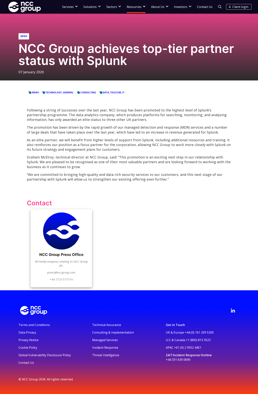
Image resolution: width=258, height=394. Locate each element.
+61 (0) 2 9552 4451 (187, 347)
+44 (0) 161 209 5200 (199, 332)
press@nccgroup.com (61, 272)
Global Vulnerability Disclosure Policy (45, 355)
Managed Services (105, 340)
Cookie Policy (28, 347)
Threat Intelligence (105, 355)
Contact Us (204, 7)
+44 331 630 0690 (178, 360)
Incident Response (105, 347)
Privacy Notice (29, 340)
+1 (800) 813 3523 (198, 340)
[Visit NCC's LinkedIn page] (233, 310)
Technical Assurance (106, 325)
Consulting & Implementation (113, 332)
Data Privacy (27, 332)
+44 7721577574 (61, 279)
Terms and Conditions (34, 325)
